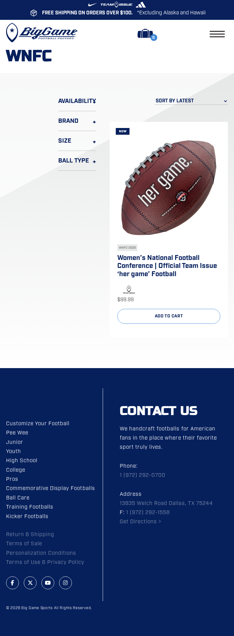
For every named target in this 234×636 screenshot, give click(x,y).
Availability (77, 101)
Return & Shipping (30, 534)
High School (21, 460)
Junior (14, 442)
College (15, 470)
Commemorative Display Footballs (50, 488)
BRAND (68, 121)
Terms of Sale (24, 543)
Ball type (73, 160)
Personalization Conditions (41, 553)
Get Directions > (140, 521)
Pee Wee (17, 432)
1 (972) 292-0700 (142, 475)
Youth (13, 451)
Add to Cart (169, 316)
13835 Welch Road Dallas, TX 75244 (166, 503)
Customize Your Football (37, 423)
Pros (12, 479)
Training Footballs (29, 507)
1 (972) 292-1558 (148, 512)
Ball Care (18, 498)
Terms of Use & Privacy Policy (45, 562)
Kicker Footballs (27, 516)
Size (64, 140)
